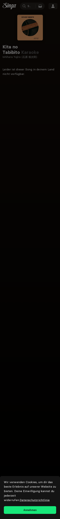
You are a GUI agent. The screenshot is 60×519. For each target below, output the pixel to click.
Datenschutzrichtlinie (35, 500)
